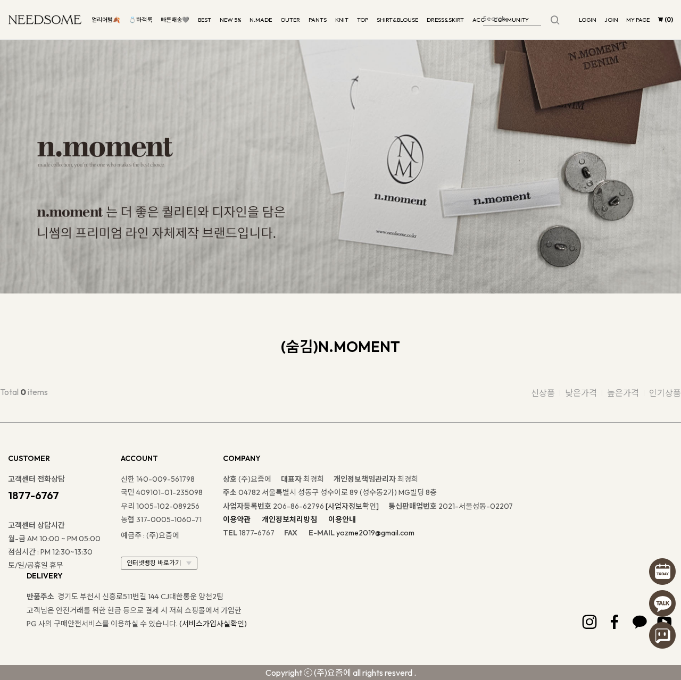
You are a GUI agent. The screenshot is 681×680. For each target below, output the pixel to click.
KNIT (341, 19)
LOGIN (587, 19)
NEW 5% (230, 19)
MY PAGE (638, 19)
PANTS (318, 19)
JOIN (611, 19)
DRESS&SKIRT (445, 19)
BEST (204, 19)
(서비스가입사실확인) (213, 623)
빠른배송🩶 (175, 19)
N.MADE (261, 19)
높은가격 (623, 393)
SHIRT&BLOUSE (397, 19)
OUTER (290, 19)
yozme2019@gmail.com (375, 533)
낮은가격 (581, 393)
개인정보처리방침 (289, 519)
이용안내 (342, 519)
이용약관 (237, 519)
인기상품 (665, 393)
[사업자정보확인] (352, 506)
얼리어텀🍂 (106, 19)
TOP (362, 19)
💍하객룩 (140, 19)
